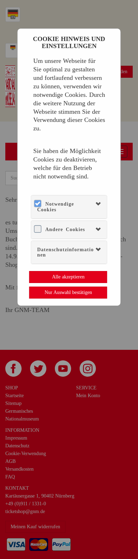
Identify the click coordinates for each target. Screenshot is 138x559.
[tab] (69, 206)
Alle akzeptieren (68, 277)
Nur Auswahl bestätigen (68, 292)
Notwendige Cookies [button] (55, 206)
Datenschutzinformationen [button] (65, 252)
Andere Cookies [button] (65, 229)
